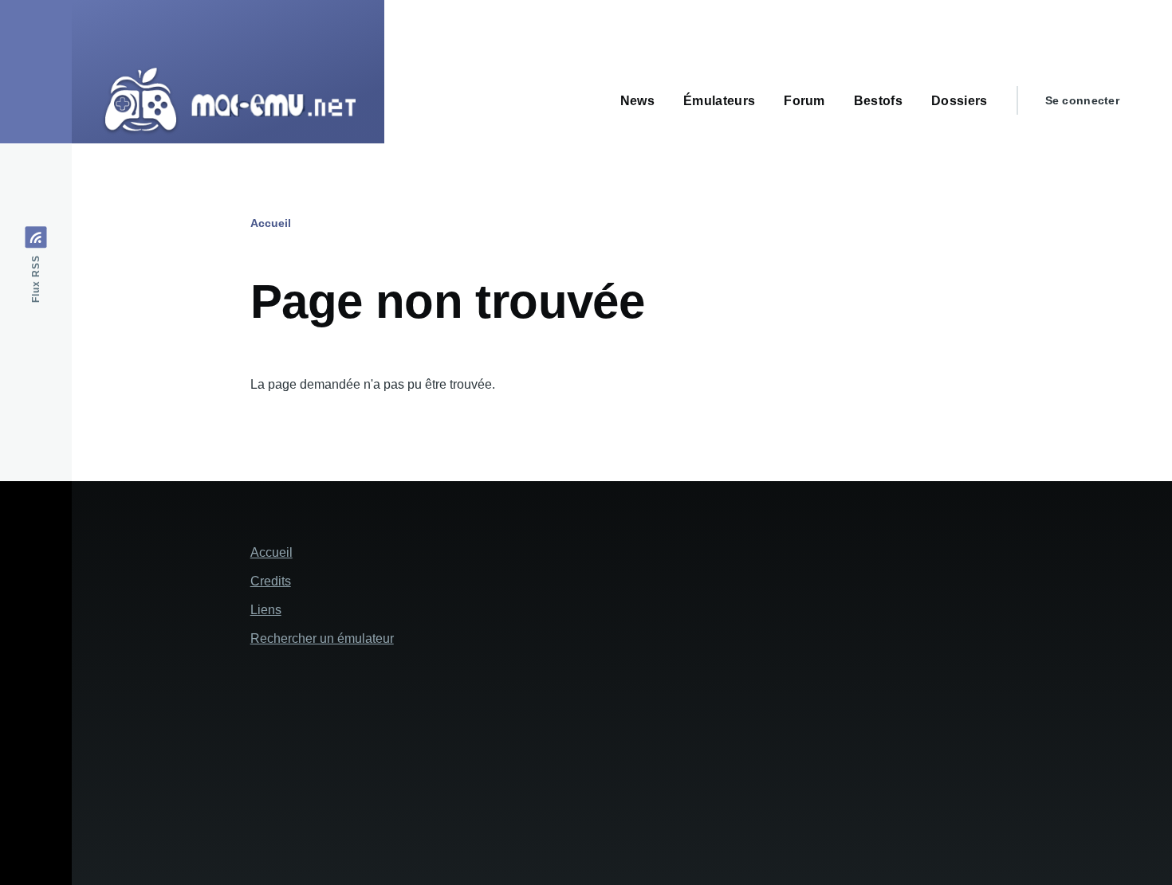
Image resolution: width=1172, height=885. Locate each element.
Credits (270, 581)
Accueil (270, 223)
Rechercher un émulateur (322, 638)
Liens (265, 610)
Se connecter (1082, 100)
